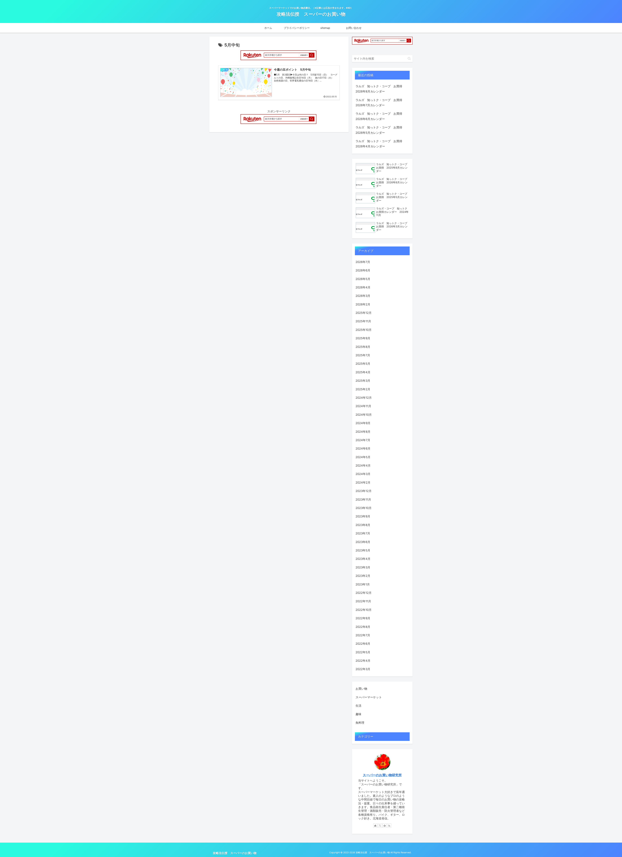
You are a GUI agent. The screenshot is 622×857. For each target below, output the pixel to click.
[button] (409, 58)
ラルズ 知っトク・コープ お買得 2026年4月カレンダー (380, 143)
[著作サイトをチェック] (375, 825)
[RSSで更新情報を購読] (389, 825)
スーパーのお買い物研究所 (382, 775)
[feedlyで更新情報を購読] (384, 825)
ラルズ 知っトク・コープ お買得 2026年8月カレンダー (380, 89)
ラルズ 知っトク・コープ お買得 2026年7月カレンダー (380, 102)
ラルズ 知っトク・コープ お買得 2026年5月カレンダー (380, 130)
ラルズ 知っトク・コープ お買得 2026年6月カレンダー (380, 116)
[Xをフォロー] (380, 825)
